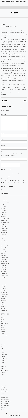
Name (3, 133)
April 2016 (3, 255)
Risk (2, 380)
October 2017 (4, 234)
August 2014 (4, 285)
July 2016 (3, 249)
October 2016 (4, 244)
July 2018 (3, 224)
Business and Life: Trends (14, 2)
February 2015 (4, 275)
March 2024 (4, 201)
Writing (2, 409)
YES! (25, 100)
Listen (2, 360)
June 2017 (3, 236)
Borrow (4, 100)
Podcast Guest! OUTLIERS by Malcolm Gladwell (12, 180)
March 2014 (4, 292)
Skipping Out (4, 385)
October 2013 (4, 300)
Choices (20, 93)
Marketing (3, 366)
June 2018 (3, 226)
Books (2, 327)
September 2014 (5, 283)
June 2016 (3, 251)
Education (3, 344)
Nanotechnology (5, 370)
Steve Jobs (3, 387)
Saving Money (4, 382)
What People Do (5, 405)
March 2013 (4, 310)
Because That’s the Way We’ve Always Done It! (12, 173)
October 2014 (4, 281)
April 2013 (3, 308)
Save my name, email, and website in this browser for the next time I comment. (13, 154)
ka (15, 26)
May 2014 (3, 288)
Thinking (3, 393)
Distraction (3, 343)
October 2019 (4, 216)
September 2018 (5, 222)
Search (2, 162)
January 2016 (4, 259)
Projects (3, 376)
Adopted (3, 317)
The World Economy (6, 389)
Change (3, 329)
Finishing (3, 356)
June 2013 (3, 304)
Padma (10, 415)
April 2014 (3, 290)
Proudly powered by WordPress (14, 413)
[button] (14, 7)
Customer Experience (6, 339)
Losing (2, 362)
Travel (2, 395)
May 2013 (3, 306)
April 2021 (3, 210)
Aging (2, 319)
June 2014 (3, 286)
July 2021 (3, 204)
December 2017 (5, 230)
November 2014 (5, 279)
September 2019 (5, 218)
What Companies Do (6, 401)
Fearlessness (4, 354)
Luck (2, 364)
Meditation (3, 368)
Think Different (4, 391)
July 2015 (3, 265)
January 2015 (4, 277)
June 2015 (3, 267)
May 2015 (3, 269)
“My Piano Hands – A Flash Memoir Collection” (12, 182)
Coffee (2, 333)
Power (2, 374)
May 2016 (3, 253)
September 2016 (5, 245)
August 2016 (4, 247)
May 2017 (3, 238)
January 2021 (4, 212)
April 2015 (3, 271)
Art (1, 321)
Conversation (4, 335)
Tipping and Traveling (6, 178)
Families (3, 350)
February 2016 (4, 257)
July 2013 (3, 302)
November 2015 (5, 263)
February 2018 (4, 228)
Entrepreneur (4, 346)
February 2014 (4, 294)
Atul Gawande (4, 323)
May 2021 (3, 208)
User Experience (5, 399)
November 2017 (5, 232)
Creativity (3, 94)
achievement (15, 93)
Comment (4, 114)
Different (3, 341)
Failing (2, 348)
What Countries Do (5, 403)
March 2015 (4, 273)
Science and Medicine (6, 384)
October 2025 (4, 197)
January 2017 (4, 240)
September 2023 (5, 202)
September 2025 (5, 199)
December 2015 (5, 261)
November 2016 (5, 242)
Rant (2, 378)
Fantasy (3, 352)
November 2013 (5, 298)
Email (2, 139)
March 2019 (4, 220)
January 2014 (4, 296)
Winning (3, 407)
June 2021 (3, 206)
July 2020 (3, 214)
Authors (3, 325)
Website (3, 145)
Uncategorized (5, 93)
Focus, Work (4, 358)
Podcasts (3, 372)
